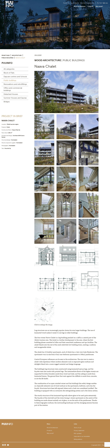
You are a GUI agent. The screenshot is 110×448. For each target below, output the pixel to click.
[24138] (66, 231)
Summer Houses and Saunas (15, 98)
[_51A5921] (66, 126)
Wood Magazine (75, 3)
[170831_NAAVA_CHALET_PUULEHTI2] (88, 283)
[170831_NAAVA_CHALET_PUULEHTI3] (44, 283)
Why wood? (99, 6)
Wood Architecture (79, 6)
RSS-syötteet (77, 433)
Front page (6, 55)
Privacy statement (79, 430)
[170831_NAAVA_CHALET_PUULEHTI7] (44, 257)
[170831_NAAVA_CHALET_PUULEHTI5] (88, 257)
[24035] (66, 205)
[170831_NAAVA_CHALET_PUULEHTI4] (66, 283)
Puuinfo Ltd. (66, 3)
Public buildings (7, 58)
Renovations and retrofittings (15, 84)
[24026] (44, 205)
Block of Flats (9, 73)
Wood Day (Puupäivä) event (87, 3)
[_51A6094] (88, 152)
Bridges (7, 102)
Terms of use (77, 427)
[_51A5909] (66, 92)
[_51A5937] (44, 152)
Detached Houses (11, 94)
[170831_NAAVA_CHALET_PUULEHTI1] (44, 309)
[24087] (44, 231)
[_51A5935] (88, 126)
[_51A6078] (66, 152)
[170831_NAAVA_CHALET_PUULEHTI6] (66, 257)
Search (101, 3)
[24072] (88, 205)
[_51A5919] (44, 126)
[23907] (44, 179)
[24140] (88, 231)
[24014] (88, 179)
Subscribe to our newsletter (82, 436)
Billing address (78, 439)
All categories (9, 69)
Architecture (17, 55)
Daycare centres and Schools (15, 76)
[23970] (66, 179)
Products (90, 6)
